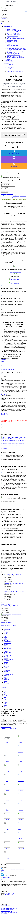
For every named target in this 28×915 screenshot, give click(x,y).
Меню (2, 24)
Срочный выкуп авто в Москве (15, 56)
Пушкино (6, 651)
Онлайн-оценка (8, 60)
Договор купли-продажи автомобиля (16, 48)
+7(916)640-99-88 (12, 206)
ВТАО (5, 698)
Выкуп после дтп (11, 52)
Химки (5, 664)
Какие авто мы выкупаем (10, 27)
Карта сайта (4, 913)
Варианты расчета (5, 905)
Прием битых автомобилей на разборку (17, 50)
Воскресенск (7, 647)
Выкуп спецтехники (12, 41)
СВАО (5, 703)
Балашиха (6, 672)
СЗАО (5, 702)
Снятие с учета (10, 46)
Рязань (5, 681)
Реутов (5, 645)
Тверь (5, 678)
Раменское (6, 649)
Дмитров (6, 644)
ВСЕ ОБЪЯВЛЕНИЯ (6, 727)
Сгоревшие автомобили (13, 33)
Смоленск (6, 679)
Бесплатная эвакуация (12, 45)
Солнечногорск (7, 641)
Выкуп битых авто (8, 26)
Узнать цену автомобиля (7, 194)
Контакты (6, 63)
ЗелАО (5, 691)
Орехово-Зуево (7, 655)
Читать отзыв (4, 394)
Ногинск (6, 632)
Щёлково (6, 653)
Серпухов (6, 656)
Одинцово (6, 667)
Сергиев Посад (7, 652)
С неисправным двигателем (14, 34)
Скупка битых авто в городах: (8, 625)
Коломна (6, 658)
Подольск (6, 668)
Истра (5, 633)
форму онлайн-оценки (15, 272)
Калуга (5, 682)
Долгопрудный (7, 648)
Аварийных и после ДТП (13, 37)
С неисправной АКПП (12, 31)
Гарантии (9, 68)
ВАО (5, 694)
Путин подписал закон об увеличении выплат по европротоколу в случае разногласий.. (13, 438)
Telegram (4, 359)
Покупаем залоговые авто (13, 53)
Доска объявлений (8, 61)
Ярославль (6, 675)
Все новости (4, 448)
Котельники (7, 629)
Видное (5, 637)
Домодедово (7, 670)
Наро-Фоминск (7, 643)
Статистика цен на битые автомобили (16, 49)
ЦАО (5, 701)
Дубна (5, 636)
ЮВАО (5, 695)
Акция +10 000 (10, 44)
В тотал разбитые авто (12, 36)
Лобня (5, 639)
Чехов (5, 634)
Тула (5, 677)
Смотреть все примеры (6, 604)
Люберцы (6, 671)
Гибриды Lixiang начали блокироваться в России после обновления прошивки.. (12, 444)
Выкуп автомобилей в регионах (9, 908)
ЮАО (5, 693)
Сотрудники (10, 65)
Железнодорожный (8, 659)
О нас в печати (10, 67)
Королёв (6, 662)
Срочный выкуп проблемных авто (15, 38)
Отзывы (9, 70)
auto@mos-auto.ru (15, 283)
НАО (5, 699)
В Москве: (3, 687)
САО (5, 697)
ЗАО (5, 706)
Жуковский (6, 630)
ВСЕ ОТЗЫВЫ (4, 414)
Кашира (6, 640)
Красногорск (7, 666)
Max (3, 361)
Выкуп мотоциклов (12, 40)
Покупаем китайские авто (13, 55)
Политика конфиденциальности (15, 71)
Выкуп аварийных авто (7, 909)
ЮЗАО (5, 705)
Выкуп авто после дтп (6, 911)
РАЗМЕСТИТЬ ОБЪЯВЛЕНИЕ (9, 728)
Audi (7, 742)
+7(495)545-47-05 (11, 2)
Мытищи (6, 663)
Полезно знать (4, 907)
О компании (10, 64)
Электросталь (7, 660)
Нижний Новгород (8, 674)
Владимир (6, 683)
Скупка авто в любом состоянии (15, 30)
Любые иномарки (11, 29)
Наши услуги (7, 42)
